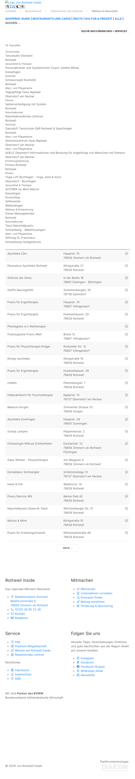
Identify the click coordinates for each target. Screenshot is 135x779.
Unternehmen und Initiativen (67, 11)
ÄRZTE (78, 18)
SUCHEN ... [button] (13, 23)
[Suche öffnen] (7, 6)
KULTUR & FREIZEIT (98, 18)
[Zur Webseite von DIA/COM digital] (115, 767)
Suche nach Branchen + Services (104, 31)
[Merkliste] (11, 7)
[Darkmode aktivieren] (17, 6)
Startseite (11, 11)
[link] (67, 56)
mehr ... (67, 547)
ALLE (118, 18)
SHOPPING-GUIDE (17, 18)
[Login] (13, 7)
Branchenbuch (34, 11)
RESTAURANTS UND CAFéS (52, 18)
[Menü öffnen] (22, 6)
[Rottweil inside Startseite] (23, 2)
